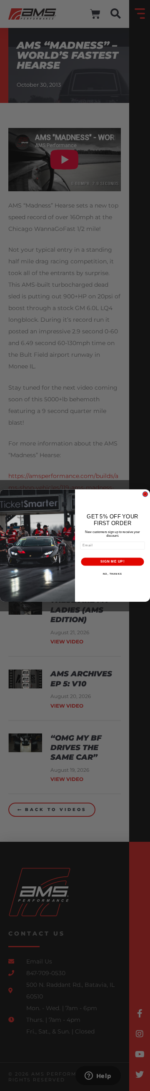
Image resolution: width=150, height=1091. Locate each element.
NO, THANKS (112, 573)
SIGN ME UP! (112, 561)
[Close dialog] (145, 494)
